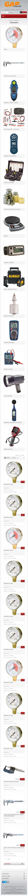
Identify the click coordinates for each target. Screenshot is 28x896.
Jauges (5, 49)
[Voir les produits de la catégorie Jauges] (14, 37)
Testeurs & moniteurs (8, 369)
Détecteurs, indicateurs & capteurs (11, 102)
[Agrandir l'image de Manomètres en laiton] (14, 472)
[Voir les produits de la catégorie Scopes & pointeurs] (14, 384)
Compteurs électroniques (9, 342)
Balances (6, 235)
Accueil (10, 20)
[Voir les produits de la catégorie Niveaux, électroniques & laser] (14, 277)
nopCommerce (11, 889)
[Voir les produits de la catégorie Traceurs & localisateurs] (14, 170)
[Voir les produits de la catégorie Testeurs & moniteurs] (14, 357)
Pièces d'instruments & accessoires (11, 129)
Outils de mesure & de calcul (10, 75)
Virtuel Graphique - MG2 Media (16, 892)
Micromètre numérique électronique (11, 781)
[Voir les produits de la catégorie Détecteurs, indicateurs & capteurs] (14, 90)
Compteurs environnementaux (10, 155)
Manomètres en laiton (8, 484)
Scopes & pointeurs (8, 395)
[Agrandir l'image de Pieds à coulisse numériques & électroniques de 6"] (14, 835)
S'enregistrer (7, 9)
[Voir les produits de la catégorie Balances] (14, 224)
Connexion (12, 9)
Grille (5, 458)
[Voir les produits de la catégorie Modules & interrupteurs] (14, 304)
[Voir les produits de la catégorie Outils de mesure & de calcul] (14, 64)
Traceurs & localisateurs (9, 182)
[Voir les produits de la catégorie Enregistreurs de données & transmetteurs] (14, 410)
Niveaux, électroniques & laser (10, 289)
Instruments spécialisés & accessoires (12, 209)
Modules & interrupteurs (9, 315)
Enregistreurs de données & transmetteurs (13, 422)
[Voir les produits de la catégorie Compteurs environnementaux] (14, 144)
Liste (8, 458)
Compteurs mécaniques (9, 262)
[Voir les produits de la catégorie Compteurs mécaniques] (14, 250)
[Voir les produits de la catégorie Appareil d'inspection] (14, 437)
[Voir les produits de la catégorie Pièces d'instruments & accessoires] (14, 117)
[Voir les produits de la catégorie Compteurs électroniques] (14, 330)
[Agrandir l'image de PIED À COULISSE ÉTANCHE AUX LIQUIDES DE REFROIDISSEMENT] (14, 802)
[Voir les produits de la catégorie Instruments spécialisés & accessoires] (14, 197)
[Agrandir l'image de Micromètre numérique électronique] (14, 769)
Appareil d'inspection (8, 449)
